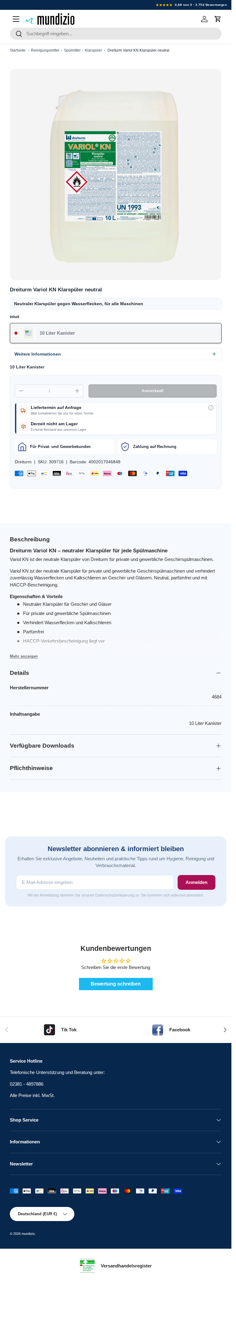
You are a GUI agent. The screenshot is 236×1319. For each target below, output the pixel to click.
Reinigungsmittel (45, 50)
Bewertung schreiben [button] (116, 983)
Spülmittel (72, 50)
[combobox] (116, 34)
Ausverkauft (152, 391)
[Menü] (16, 19)
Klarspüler (93, 50)
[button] (218, 19)
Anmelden (196, 882)
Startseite (18, 50)
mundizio (28, 1233)
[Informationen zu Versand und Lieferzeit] (211, 408)
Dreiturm (23, 461)
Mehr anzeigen (24, 656)
